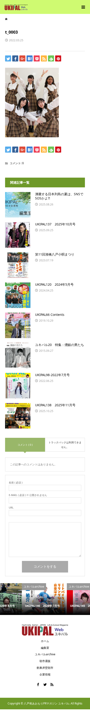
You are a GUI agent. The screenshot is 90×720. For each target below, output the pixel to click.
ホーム (45, 641)
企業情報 (45, 674)
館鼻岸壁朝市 (45, 668)
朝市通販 (45, 661)
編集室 (45, 648)
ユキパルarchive (45, 654)
